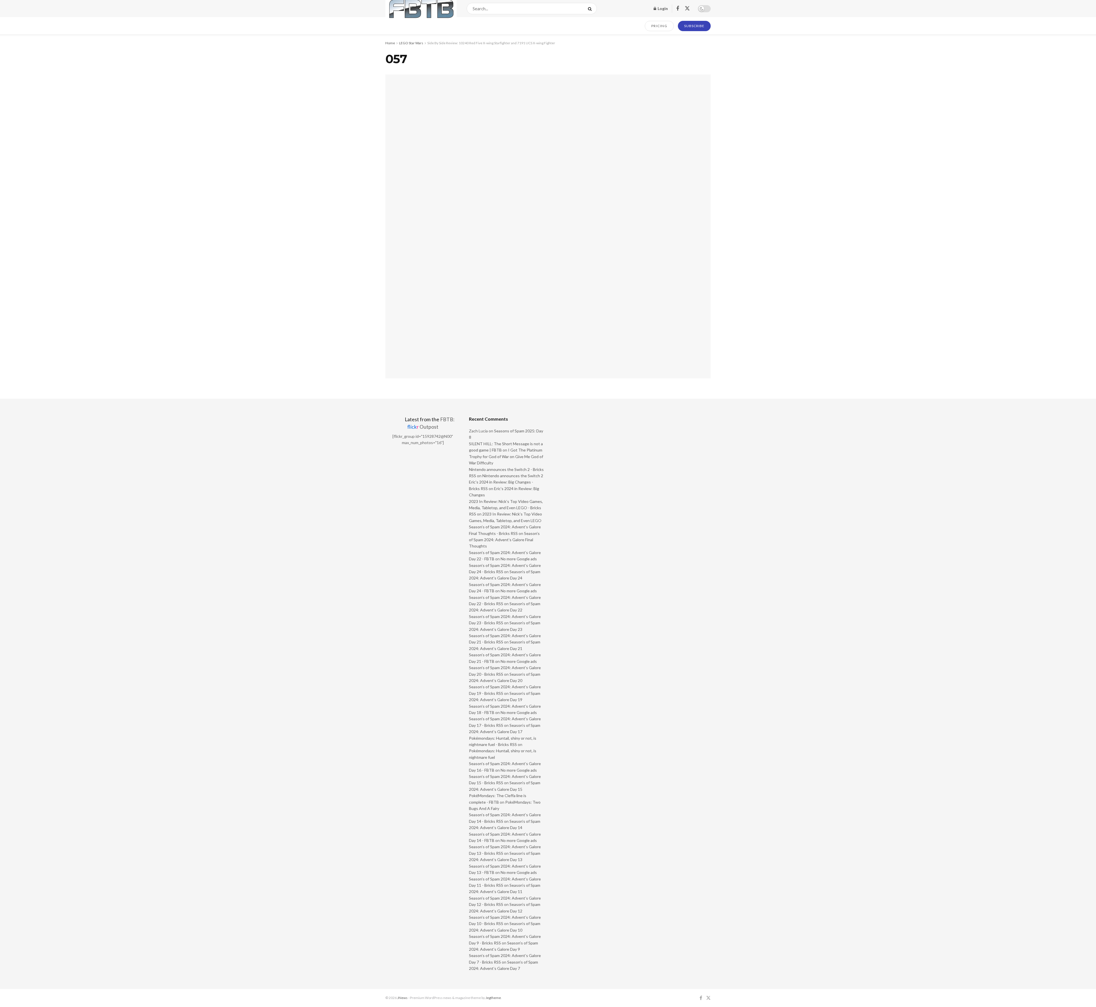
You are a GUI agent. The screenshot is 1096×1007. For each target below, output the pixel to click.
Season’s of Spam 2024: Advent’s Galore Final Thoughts (504, 540)
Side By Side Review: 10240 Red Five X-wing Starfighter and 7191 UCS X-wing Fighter (491, 43)
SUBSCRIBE (694, 26)
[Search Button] (591, 8)
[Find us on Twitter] (687, 8)
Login (662, 8)
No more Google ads (519, 558)
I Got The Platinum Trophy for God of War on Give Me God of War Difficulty (506, 456)
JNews (402, 998)
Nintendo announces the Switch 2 (512, 475)
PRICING (659, 26)
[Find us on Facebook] (677, 8)
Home (390, 43)
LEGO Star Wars (411, 43)
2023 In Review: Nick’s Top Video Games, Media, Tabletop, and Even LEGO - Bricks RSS (506, 508)
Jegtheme (493, 998)
